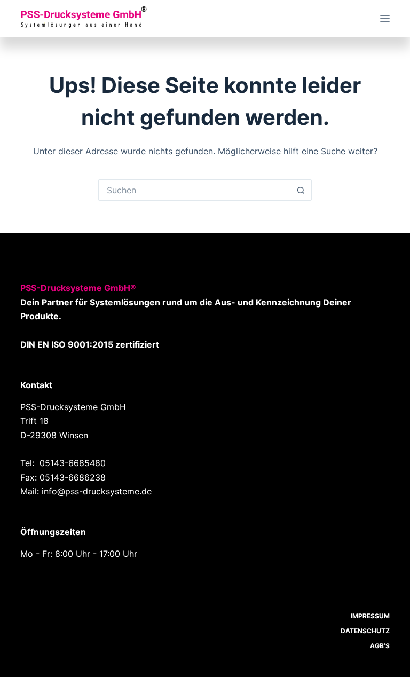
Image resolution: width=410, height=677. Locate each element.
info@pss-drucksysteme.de (97, 491)
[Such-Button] (301, 190)
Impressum (370, 616)
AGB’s (380, 646)
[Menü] (385, 18)
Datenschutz (365, 631)
